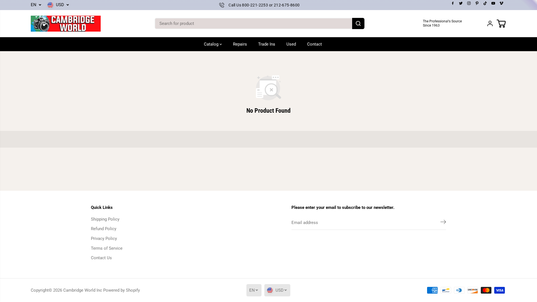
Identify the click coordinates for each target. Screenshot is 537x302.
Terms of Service (107, 248)
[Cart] (501, 23)
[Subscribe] (443, 223)
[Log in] (490, 23)
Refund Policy (103, 228)
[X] (461, 3)
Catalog (212, 44)
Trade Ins (266, 44)
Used (291, 44)
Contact (314, 44)
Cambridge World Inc (82, 290)
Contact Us (101, 257)
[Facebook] (452, 3)
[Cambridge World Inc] (66, 23)
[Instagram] (469, 3)
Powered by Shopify (121, 290)
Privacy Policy (104, 238)
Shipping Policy (105, 219)
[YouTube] (493, 3)
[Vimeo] (501, 3)
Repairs (240, 44)
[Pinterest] (477, 3)
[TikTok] (485, 3)
